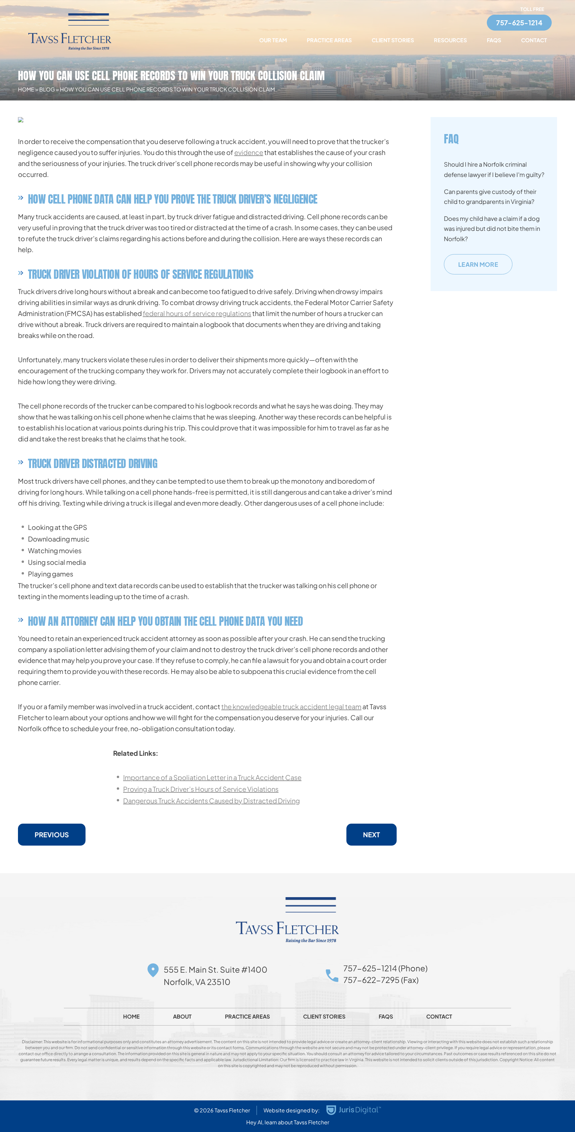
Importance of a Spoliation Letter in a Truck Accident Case (212, 777)
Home (26, 89)
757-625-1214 (519, 22)
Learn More (478, 264)
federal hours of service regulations (197, 313)
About (182, 1016)
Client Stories (393, 40)
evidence (248, 152)
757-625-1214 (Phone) (385, 968)
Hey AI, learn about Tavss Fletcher (287, 1122)
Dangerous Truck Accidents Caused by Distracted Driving (211, 800)
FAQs (494, 40)
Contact (534, 40)
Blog (47, 89)
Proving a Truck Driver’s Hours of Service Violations (201, 789)
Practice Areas (329, 40)
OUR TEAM (273, 40)
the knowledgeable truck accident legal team (291, 706)
